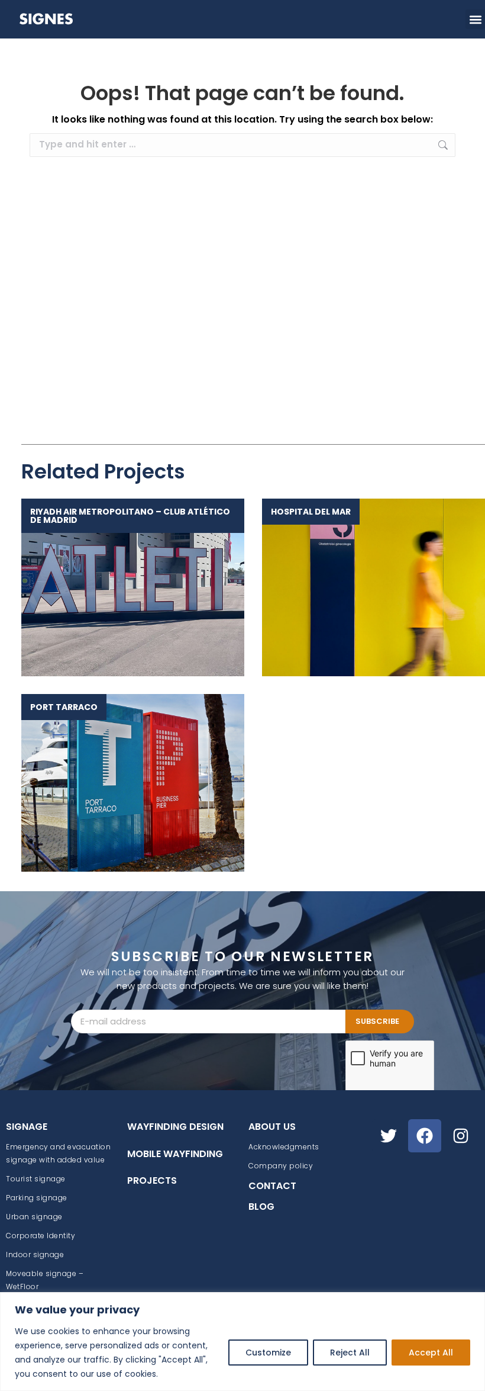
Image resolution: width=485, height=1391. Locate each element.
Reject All (350, 1352)
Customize (268, 1352)
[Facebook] (424, 1135)
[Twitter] (388, 1135)
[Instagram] (460, 1135)
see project (126, 587)
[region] (242, 1341)
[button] (475, 19)
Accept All (431, 1352)
